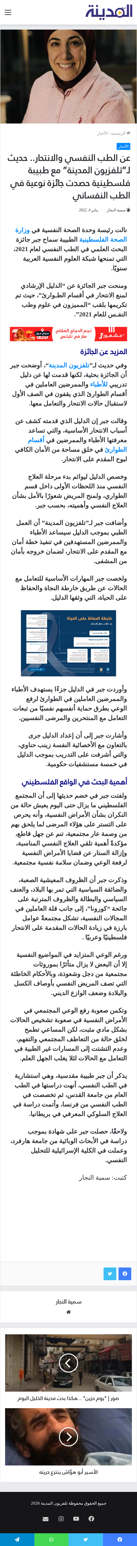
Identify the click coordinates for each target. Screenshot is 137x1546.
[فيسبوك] (125, 1273)
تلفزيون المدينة (69, 365)
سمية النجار (116, 210)
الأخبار (102, 133)
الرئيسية (118, 133)
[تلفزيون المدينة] (109, 12)
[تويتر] (110, 1273)
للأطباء (99, 384)
